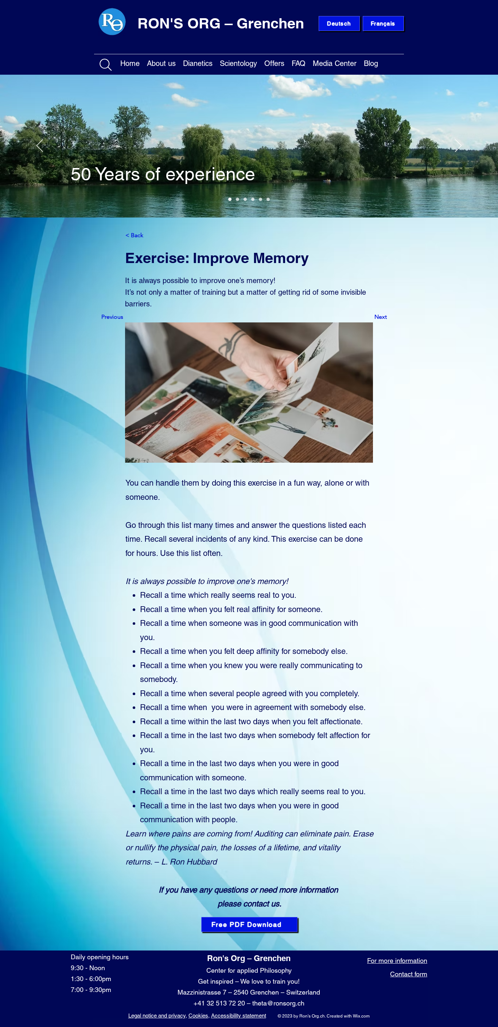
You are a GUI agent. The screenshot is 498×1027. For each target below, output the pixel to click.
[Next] (458, 146)
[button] (161, 62)
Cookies (198, 1015)
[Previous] (39, 146)
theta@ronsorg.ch (278, 1003)
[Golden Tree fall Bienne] (260, 199)
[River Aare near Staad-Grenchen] (230, 199)
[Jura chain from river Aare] (268, 199)
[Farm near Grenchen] (237, 199)
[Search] (105, 64)
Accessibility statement (238, 1015)
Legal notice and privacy (157, 1015)
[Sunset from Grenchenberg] (252, 199)
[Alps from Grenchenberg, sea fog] (245, 199)
